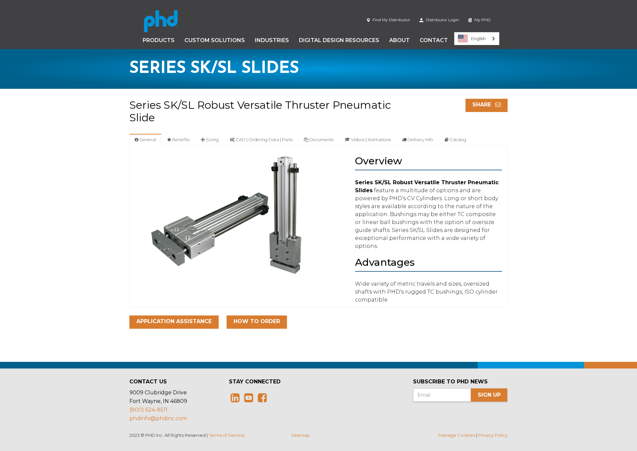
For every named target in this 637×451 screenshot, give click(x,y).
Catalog (457, 139)
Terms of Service (227, 435)
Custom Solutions (214, 40)
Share (482, 104)
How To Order (257, 321)
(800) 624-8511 (148, 410)
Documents (320, 139)
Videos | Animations (370, 139)
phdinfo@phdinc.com (158, 418)
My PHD (482, 19)
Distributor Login (442, 19)
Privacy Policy (493, 435)
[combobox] (476, 38)
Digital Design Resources (339, 40)
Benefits (180, 139)
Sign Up (489, 395)
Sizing (212, 139)
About (399, 40)
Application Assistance (174, 321)
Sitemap (300, 435)
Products (159, 40)
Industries (272, 40)
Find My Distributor (391, 19)
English (478, 38)
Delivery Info (419, 139)
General (147, 139)
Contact (434, 40)
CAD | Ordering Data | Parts (264, 139)
